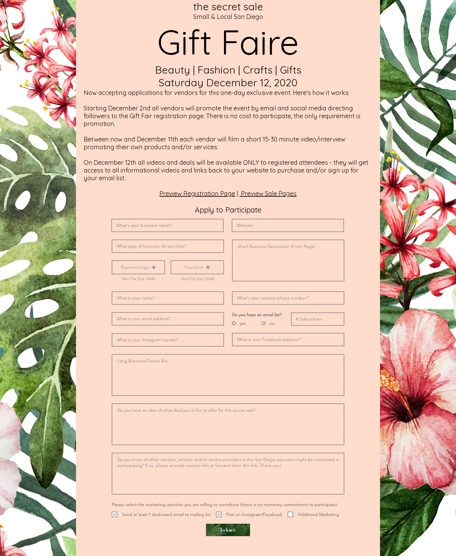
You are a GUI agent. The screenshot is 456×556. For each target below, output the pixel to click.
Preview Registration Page (197, 193)
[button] (138, 267)
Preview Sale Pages (268, 193)
